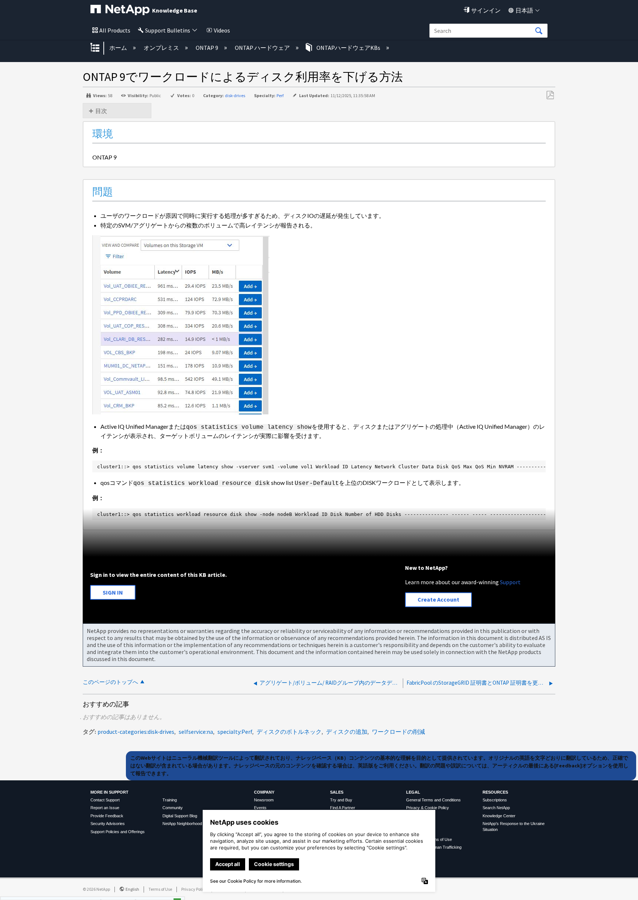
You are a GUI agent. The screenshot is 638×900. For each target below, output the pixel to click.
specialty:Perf (234, 731)
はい (114, 891)
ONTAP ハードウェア (263, 47)
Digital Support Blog (179, 816)
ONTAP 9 (207, 47)
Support (510, 582)
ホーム (118, 47)
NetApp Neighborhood (182, 823)
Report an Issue (104, 807)
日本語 (524, 10)
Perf (280, 95)
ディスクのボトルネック (289, 731)
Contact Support (105, 800)
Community (172, 807)
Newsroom (264, 800)
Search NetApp (496, 807)
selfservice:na (196, 731)
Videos (222, 30)
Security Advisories (107, 823)
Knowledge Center (499, 816)
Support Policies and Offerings (117, 831)
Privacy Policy (194, 889)
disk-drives (235, 95)
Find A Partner (342, 807)
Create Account (438, 599)
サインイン (486, 10)
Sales (336, 792)
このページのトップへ (110, 681)
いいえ (152, 891)
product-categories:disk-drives (135, 731)
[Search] (538, 31)
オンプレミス (162, 47)
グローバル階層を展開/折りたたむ (99, 48)
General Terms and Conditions (433, 800)
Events (260, 807)
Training (169, 800)
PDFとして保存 (550, 95)
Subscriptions (495, 800)
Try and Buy (341, 800)
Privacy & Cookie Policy (427, 807)
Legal (413, 792)
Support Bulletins (167, 30)
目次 (101, 110)
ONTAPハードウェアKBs (348, 47)
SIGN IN (113, 592)
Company (264, 792)
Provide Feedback (106, 816)
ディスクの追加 (346, 731)
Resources (495, 792)
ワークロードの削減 (398, 731)
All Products (114, 30)
